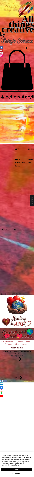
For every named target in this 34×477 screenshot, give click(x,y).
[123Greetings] (17, 381)
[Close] (31, 455)
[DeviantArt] (17, 393)
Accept (16, 469)
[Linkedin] (17, 384)
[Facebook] (17, 387)
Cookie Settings (16, 474)
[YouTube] (17, 395)
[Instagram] (17, 390)
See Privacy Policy (13, 465)
